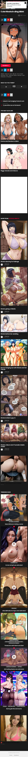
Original (14, 608)
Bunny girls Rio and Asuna (14, 709)
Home (10, 755)
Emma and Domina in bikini (10, 141)
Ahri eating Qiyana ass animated (14, 669)
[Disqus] (14, 195)
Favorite (5, 65)
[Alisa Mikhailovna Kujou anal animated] (14, 587)
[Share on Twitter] (5, 19)
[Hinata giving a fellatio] (14, 286)
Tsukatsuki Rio (21, 706)
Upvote (6, 86)
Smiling (4, 77)
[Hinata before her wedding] (14, 323)
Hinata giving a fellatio (8, 309)
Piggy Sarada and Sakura (9, 171)
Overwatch (14, 562)
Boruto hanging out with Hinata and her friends (14, 368)
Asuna (4, 706)
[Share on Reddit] (2, 19)
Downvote (21, 86)
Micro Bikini (13, 75)
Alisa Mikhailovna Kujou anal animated (14, 611)
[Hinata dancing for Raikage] (14, 240)
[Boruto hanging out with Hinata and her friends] (14, 352)
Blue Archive (11, 706)
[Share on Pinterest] (8, 19)
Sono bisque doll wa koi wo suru (14, 641)
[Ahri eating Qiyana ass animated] (14, 657)
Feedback (16, 755)
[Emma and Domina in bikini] (14, 126)
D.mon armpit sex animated (14, 565)
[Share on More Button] (11, 19)
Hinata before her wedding (9, 334)
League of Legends (11, 666)
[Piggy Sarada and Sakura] (14, 156)
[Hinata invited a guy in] (14, 395)
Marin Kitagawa (14, 640)
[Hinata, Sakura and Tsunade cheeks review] (14, 432)
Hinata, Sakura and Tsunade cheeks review (13, 445)
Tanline (9, 77)
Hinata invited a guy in (8, 418)
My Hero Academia (14, 521)
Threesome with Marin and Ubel (14, 645)
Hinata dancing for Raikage (10, 262)
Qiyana (20, 666)
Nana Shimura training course (14, 524)
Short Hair (21, 75)
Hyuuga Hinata (14, 218)
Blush (15, 74)
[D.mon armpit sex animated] (14, 544)
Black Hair (9, 74)
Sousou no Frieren (14, 643)
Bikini (3, 74)
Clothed (20, 74)
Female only (5, 75)
